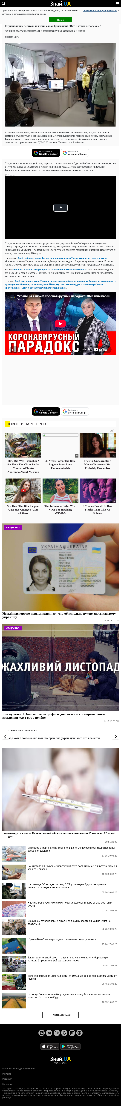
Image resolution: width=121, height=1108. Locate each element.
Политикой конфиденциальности (100, 10)
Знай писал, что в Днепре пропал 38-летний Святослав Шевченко (49, 269)
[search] (3, 3)
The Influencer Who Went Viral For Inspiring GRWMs (60, 509)
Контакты (7, 1084)
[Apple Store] (50, 1046)
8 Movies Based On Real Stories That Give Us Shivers (97, 509)
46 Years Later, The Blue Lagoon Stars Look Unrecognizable (60, 464)
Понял (60, 20)
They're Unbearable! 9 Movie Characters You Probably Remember (97, 464)
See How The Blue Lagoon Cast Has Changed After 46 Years (23, 509)
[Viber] (57, 1033)
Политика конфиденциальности (18, 1068)
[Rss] (41, 1033)
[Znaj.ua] (60, 3)
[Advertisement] (60, 380)
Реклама (6, 1074)
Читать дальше (61, 1014)
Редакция (7, 1079)
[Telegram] (49, 1033)
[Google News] (64, 1033)
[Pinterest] (79, 1033)
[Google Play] (70, 1046)
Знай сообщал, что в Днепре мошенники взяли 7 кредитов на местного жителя (62, 258)
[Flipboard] (72, 1033)
